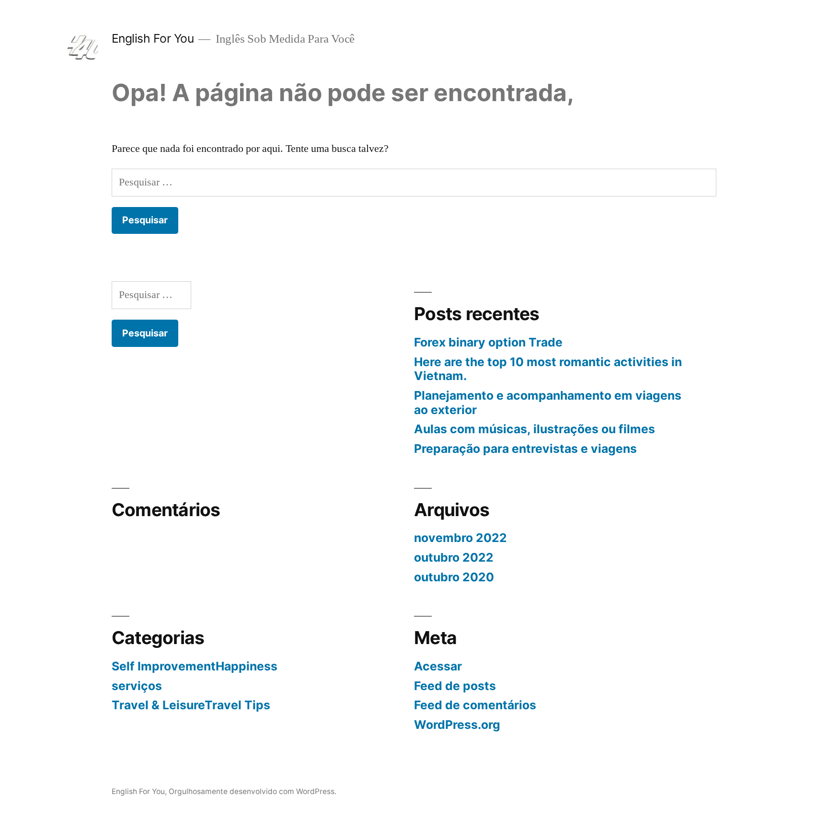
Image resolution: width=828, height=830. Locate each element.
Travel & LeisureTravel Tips (191, 705)
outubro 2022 (454, 557)
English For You (153, 38)
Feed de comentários (475, 705)
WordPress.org (457, 724)
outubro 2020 (454, 577)
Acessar (438, 666)
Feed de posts (455, 686)
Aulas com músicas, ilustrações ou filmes (534, 429)
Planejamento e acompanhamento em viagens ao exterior (547, 402)
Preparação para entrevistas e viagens (525, 448)
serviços (137, 686)
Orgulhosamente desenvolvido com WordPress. (252, 791)
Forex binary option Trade (488, 342)
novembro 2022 (460, 537)
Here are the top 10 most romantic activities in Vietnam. (548, 369)
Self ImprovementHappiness (194, 666)
